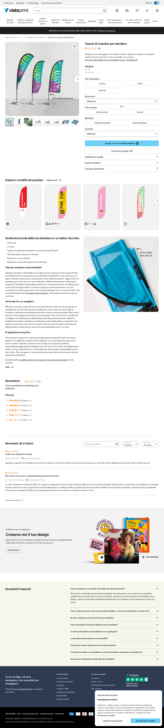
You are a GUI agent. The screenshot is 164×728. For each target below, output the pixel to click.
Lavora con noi (97, 682)
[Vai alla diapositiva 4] (37, 122)
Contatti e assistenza (64, 682)
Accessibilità (61, 696)
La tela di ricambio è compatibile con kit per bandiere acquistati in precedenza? (106, 652)
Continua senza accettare (107, 695)
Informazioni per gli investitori (103, 685)
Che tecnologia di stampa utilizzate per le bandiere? (94, 624)
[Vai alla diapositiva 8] (75, 122)
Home (19, 713)
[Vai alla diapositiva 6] (56, 122)
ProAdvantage (33, 3)
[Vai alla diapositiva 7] (65, 122)
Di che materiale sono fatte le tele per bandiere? (92, 618)
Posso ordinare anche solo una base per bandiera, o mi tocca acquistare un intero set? (109, 611)
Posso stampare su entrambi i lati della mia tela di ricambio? (97, 588)
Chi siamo (95, 678)
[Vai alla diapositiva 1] (9, 122)
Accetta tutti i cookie (145, 721)
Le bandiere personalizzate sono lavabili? (89, 638)
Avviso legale (59, 713)
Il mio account (62, 678)
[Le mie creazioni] (127, 10)
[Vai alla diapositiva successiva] (78, 79)
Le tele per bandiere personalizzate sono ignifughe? (93, 631)
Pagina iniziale (11, 37)
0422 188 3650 (10, 713)
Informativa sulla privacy (30, 713)
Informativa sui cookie (106, 715)
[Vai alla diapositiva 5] (47, 122)
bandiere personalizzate (37, 293)
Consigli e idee (62, 689)
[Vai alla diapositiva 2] (19, 122)
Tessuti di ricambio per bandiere (61, 37)
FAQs (7, 367)
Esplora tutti (52, 180)
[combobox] (68, 10)
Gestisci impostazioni (113, 721)
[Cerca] (104, 10)
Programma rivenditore (65, 692)
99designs (20, 3)
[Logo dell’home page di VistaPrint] (16, 10)
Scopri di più (13, 550)
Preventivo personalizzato (51, 3)
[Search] (116, 444)
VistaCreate (8, 3)
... (22, 37)
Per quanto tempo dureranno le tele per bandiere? (93, 645)
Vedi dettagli (132, 60)
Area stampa (96, 689)
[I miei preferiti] (137, 10)
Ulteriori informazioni (107, 31)
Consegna (60, 685)
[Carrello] (157, 10)
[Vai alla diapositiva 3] (28, 122)
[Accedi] (147, 10)
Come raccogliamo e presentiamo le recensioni (21, 386)
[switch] (154, 2)
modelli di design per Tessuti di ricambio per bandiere (43, 360)
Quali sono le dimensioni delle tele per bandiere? (92, 659)
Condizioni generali (47, 713)
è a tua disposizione (23, 689)
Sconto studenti (62, 699)
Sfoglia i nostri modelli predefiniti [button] (120, 143)
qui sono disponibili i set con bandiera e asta (105, 60)
